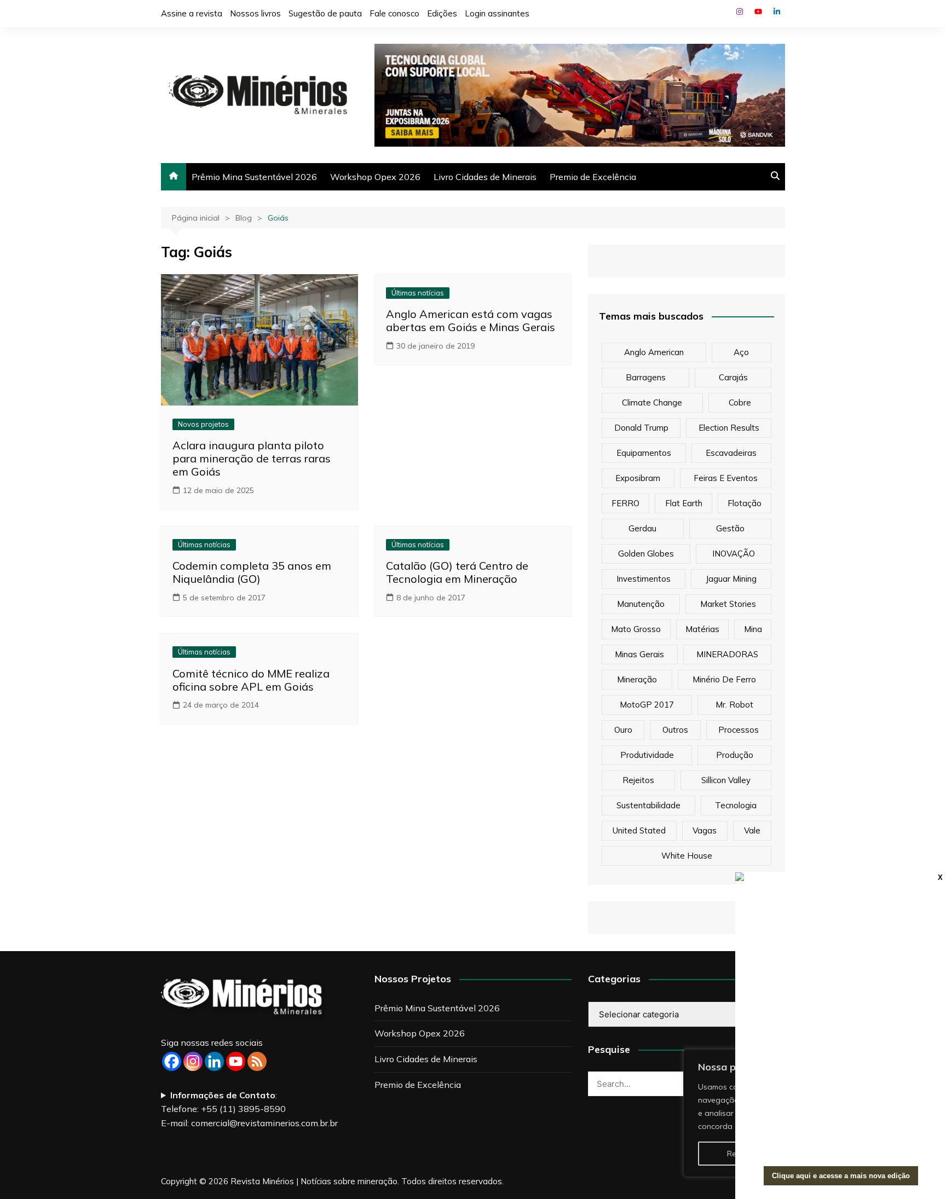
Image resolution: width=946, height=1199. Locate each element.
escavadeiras (731, 453)
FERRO (625, 503)
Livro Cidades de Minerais (485, 176)
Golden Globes (646, 553)
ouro (623, 730)
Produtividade (647, 755)
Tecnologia (736, 805)
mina (753, 629)
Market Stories (728, 604)
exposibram (637, 478)
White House (686, 855)
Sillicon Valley (726, 780)
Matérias (702, 629)
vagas (705, 830)
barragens (646, 377)
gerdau (642, 528)
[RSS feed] (257, 1061)
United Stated (639, 830)
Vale (752, 830)
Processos (738, 730)
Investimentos (643, 579)
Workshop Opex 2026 (375, 176)
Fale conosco (394, 13)
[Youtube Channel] (235, 1061)
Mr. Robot (734, 704)
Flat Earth (683, 503)
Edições (442, 13)
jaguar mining (731, 579)
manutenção (641, 604)
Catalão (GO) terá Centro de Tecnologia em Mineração (457, 572)
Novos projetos (203, 424)
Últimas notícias (417, 292)
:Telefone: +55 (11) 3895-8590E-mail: (249, 1109)
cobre (740, 402)
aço (741, 352)
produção (734, 755)
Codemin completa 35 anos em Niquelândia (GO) (251, 572)
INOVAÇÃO (733, 553)
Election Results (729, 427)
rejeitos (638, 780)
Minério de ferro (724, 679)
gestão (730, 528)
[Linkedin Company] (214, 1061)
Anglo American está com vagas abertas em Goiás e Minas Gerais (470, 320)
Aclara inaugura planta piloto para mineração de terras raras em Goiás (251, 458)
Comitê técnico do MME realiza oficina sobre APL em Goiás (251, 680)
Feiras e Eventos (726, 478)
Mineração (637, 679)
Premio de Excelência (593, 176)
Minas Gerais (639, 654)
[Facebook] (171, 1061)
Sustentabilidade (648, 805)
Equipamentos (643, 453)
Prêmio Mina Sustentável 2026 (254, 176)
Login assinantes (497, 13)
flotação (745, 503)
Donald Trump (641, 427)
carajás (733, 377)
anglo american (654, 352)
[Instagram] (193, 1061)
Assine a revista (191, 13)
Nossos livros (255, 13)
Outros (675, 730)
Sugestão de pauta (325, 13)
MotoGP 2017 (647, 704)
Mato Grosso (636, 629)
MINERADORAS (727, 654)
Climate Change (652, 402)
